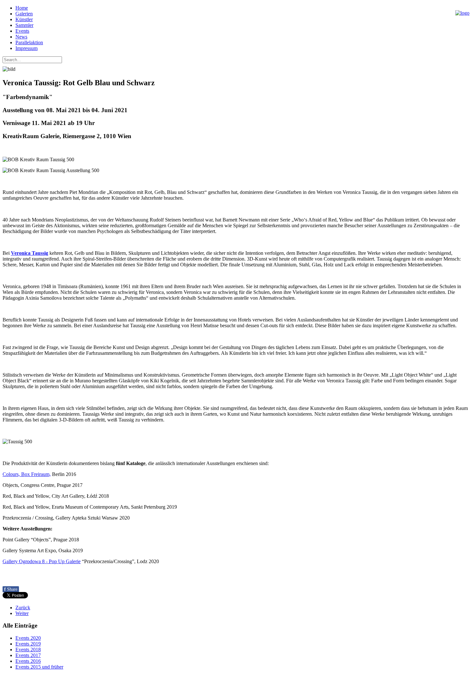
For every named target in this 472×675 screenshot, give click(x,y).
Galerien (24, 13)
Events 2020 (28, 638)
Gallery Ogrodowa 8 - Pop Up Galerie (42, 561)
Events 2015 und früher (39, 667)
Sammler (24, 25)
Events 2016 (28, 661)
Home (21, 8)
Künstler (24, 19)
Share (10, 589)
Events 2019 (28, 643)
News (21, 36)
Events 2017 (28, 655)
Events (22, 31)
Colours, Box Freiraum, (27, 474)
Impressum (26, 48)
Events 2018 (28, 649)
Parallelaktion (29, 42)
